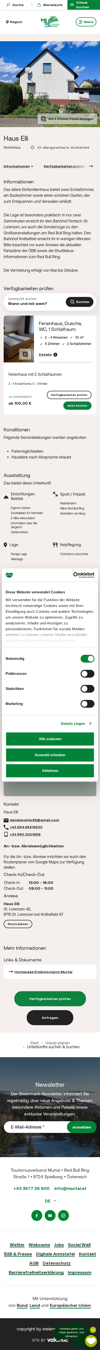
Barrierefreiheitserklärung (36, 1272)
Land (35, 1305)
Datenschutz (57, 1263)
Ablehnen (50, 771)
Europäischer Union (70, 1305)
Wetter (17, 1244)
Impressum (79, 1272)
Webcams (39, 1244)
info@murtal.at (70, 1188)
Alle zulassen (50, 739)
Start (34, 1043)
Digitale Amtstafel (55, 1253)
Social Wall (79, 1244)
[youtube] (50, 1215)
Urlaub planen (57, 1043)
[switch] (87, 674)
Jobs (59, 1244)
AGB (34, 1263)
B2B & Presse (18, 1253)
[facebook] (36, 1215)
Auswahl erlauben (50, 755)
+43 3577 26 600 (32, 1188)
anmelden (81, 1127)
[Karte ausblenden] (93, 1330)
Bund (22, 1305)
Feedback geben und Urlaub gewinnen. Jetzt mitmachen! (71, 1332)
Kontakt (87, 1253)
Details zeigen (73, 723)
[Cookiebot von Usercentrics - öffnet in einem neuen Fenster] (73, 575)
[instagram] (63, 1215)
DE (48, 1200)
